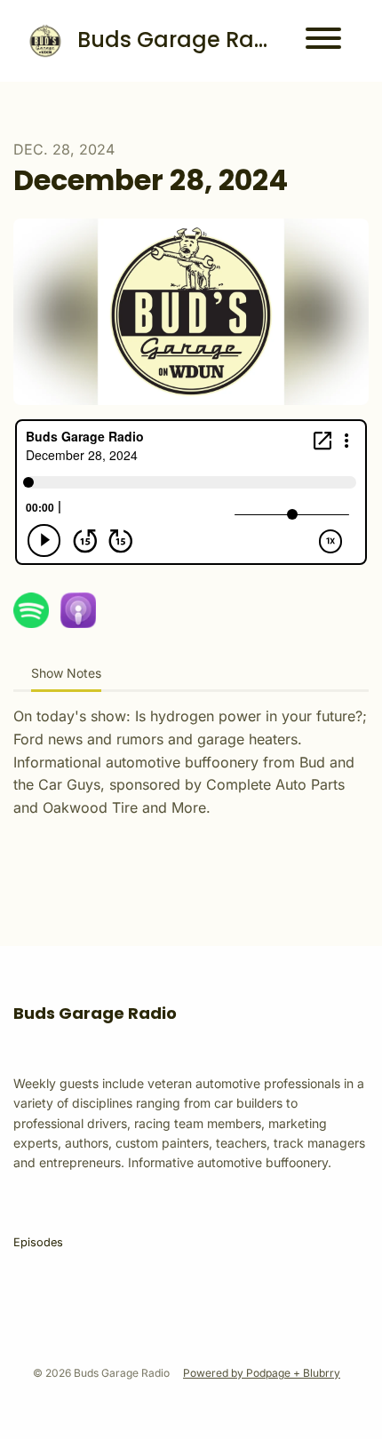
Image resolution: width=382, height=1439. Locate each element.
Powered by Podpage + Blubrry (261, 1372)
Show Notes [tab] (66, 672)
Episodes (38, 1242)
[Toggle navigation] (323, 41)
